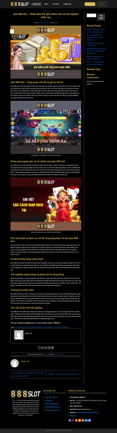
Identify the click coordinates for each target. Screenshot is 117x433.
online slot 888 (28, 327)
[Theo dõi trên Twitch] (89, 420)
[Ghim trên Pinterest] (49, 347)
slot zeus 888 (55, 327)
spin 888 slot (18, 327)
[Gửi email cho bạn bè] (45, 347)
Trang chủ (36, 4)
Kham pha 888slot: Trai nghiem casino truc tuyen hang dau (95, 37)
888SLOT (69, 430)
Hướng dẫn (67, 4)
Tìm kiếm (89, 12)
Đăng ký (102, 4)
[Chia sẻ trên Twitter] (42, 347)
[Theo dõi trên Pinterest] (76, 420)
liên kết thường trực (59, 354)
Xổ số (46, 4)
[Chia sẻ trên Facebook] (39, 347)
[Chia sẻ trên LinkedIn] (52, 347)
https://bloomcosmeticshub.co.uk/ (87, 412)
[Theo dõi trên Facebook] (69, 420)
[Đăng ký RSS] (79, 420)
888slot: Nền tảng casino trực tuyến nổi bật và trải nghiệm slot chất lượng (96, 51)
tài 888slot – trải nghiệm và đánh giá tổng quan (62, 374)
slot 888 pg (64, 327)
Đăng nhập (90, 4)
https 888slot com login (42, 327)
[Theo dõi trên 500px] (86, 420)
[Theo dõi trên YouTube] (82, 420)
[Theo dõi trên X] (73, 420)
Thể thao (56, 4)
